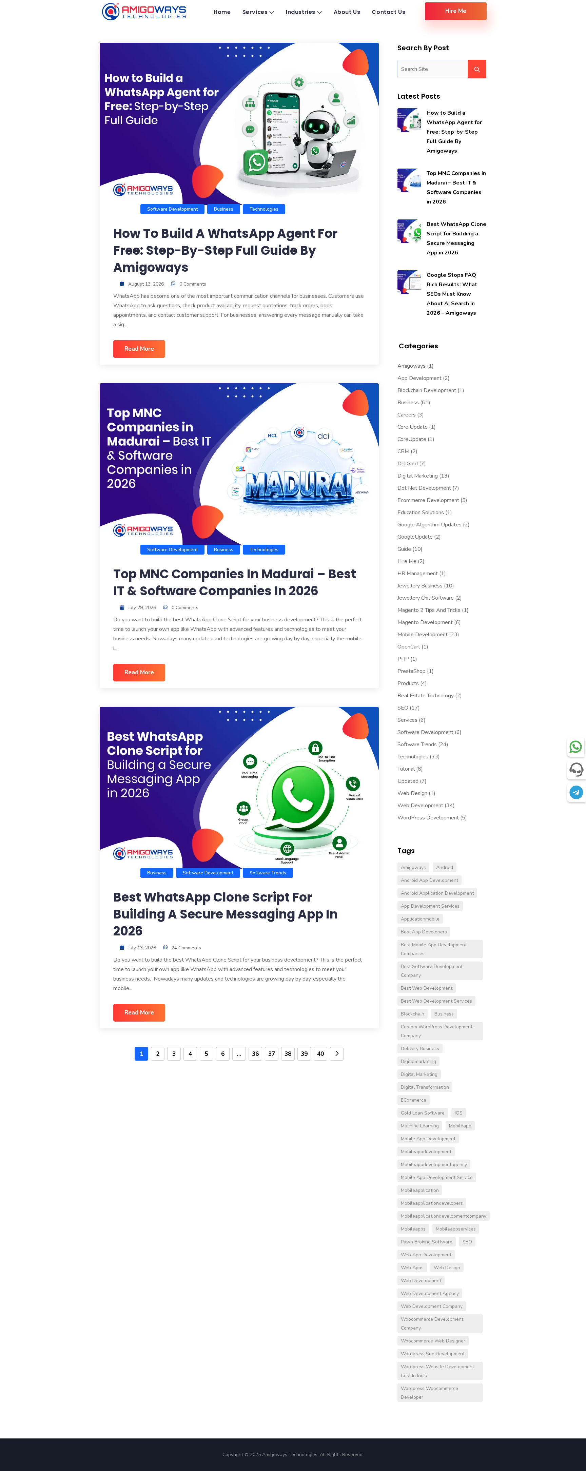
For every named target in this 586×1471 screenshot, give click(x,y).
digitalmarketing (418, 1061)
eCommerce (413, 1100)
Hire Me (406, 561)
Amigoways (411, 366)
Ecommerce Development (428, 500)
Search (477, 69)
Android (444, 867)
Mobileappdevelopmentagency (434, 1164)
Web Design (412, 793)
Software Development (172, 209)
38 (288, 1054)
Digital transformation (425, 1087)
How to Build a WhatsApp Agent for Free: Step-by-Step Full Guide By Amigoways (225, 250)
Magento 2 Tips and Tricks (429, 610)
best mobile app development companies (434, 949)
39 (304, 1054)
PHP (403, 659)
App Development (419, 378)
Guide (404, 549)
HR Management (417, 573)
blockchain (412, 1014)
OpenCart (408, 647)
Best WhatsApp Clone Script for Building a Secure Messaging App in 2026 (225, 914)
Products (408, 683)
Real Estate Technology (425, 695)
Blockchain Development (426, 390)
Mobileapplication (420, 1190)
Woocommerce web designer (433, 1341)
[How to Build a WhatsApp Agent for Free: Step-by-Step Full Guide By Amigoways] (409, 120)
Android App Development (429, 880)
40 (320, 1054)
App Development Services (430, 906)
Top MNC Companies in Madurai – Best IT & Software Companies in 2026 (234, 582)
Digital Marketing (417, 476)
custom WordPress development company (436, 1031)
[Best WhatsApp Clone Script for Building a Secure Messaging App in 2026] (409, 231)
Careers (406, 415)
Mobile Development (422, 634)
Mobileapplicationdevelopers (432, 1203)
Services (407, 720)
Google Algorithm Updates (429, 524)
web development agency (430, 1293)
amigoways (413, 867)
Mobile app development (428, 1139)
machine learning (420, 1126)
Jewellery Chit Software (425, 598)
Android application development (437, 893)
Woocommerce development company (432, 1323)
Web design (447, 1267)
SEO (402, 708)
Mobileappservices (456, 1229)
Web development (421, 1280)
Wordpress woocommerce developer (429, 1392)
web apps (412, 1267)
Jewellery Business (420, 585)
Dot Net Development (424, 488)
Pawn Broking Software (426, 1242)
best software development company (432, 971)
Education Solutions (420, 512)
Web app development (426, 1255)
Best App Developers (424, 932)
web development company (432, 1306)
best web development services (436, 1001)
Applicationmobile (420, 919)
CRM (403, 451)
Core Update (412, 427)
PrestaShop (411, 671)
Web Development (420, 805)
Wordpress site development (433, 1354)
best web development (426, 988)
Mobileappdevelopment (426, 1151)
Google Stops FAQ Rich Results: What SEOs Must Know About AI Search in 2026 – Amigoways (452, 294)
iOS (459, 1113)
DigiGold (407, 463)
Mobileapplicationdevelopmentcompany (443, 1216)
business (444, 1014)
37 (271, 1054)
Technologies (264, 209)
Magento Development (425, 622)
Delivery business (420, 1048)
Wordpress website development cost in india (437, 1371)
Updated (407, 781)
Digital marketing (419, 1074)
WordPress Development (428, 817)
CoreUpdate (411, 439)
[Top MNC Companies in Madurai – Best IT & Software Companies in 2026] (409, 180)
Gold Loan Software (423, 1113)
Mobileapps (413, 1229)
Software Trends (268, 873)
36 (255, 1054)
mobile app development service (437, 1177)
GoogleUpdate (415, 537)
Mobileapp (460, 1126)
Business (223, 209)
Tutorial (406, 769)
